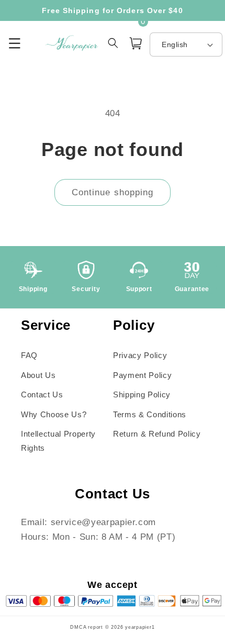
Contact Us (42, 394)
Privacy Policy (140, 355)
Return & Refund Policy (157, 433)
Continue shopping (113, 192)
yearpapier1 (139, 627)
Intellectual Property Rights (58, 440)
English (174, 44)
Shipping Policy (142, 394)
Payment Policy (142, 375)
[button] (135, 43)
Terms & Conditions (149, 414)
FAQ (29, 355)
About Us (38, 375)
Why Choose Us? (53, 414)
